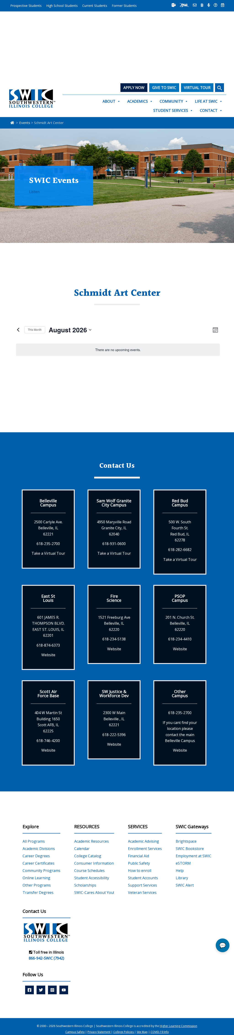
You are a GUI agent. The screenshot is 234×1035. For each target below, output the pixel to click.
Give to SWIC (164, 87)
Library (182, 877)
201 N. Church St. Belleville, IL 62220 (179, 623)
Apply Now (133, 87)
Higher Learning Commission (178, 1026)
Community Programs (41, 870)
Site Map (142, 1032)
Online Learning (36, 877)
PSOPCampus (180, 598)
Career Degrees (36, 855)
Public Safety (139, 863)
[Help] (215, 5)
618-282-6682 (179, 549)
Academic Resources (91, 841)
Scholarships (85, 885)
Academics (137, 101)
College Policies (123, 1032)
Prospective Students (26, 5)
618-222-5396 (114, 734)
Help (180, 870)
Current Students (94, 5)
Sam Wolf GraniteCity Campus (114, 503)
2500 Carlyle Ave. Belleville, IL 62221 (48, 528)
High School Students (62, 5)
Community (171, 101)
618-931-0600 (114, 543)
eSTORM (183, 863)
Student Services (170, 110)
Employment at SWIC (193, 855)
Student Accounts (143, 877)
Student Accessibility (91, 877)
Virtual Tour (197, 87)
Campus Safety (75, 1032)
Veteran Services (142, 892)
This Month (35, 329)
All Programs (34, 841)
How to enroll (139, 870)
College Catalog (87, 855)
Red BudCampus (180, 503)
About (109, 101)
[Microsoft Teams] (174, 5)
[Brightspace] (202, 5)
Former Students (124, 5)
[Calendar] (222, 5)
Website (48, 654)
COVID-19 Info (160, 1032)
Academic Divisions (39, 848)
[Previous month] (18, 330)
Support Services (142, 885)
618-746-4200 (48, 740)
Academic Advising (143, 841)
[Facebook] (29, 990)
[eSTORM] (184, 5)
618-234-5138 (114, 639)
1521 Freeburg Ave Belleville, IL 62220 (114, 623)
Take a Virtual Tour (48, 553)
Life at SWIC (206, 101)
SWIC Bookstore (190, 848)
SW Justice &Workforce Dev (114, 693)
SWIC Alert (185, 885)
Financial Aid (138, 855)
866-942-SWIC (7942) (46, 958)
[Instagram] (52, 990)
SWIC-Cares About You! (94, 892)
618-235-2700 (48, 543)
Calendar (82, 848)
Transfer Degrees (38, 892)
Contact (209, 110)
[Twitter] (41, 990)
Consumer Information (94, 863)
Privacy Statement (99, 1032)
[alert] (118, 350)
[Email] (194, 5)
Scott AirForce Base (48, 693)
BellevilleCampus (48, 503)
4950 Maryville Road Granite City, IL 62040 (114, 528)
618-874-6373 (48, 645)
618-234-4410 (179, 639)
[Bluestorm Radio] (209, 5)
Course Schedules (89, 870)
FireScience (114, 598)
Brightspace (186, 841)
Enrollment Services (145, 848)
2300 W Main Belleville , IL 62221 (114, 718)
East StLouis (48, 598)
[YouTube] (63, 990)
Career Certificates (38, 863)
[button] (219, 87)
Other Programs (37, 885)
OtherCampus (180, 693)
